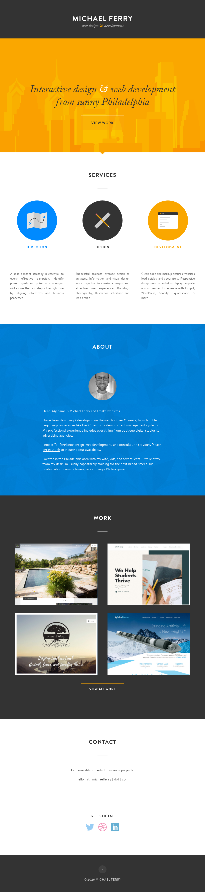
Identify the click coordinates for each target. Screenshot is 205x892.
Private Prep (149, 577)
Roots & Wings (56, 646)
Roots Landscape (56, 577)
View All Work (102, 689)
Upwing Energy (149, 646)
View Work (102, 123)
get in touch (51, 449)
